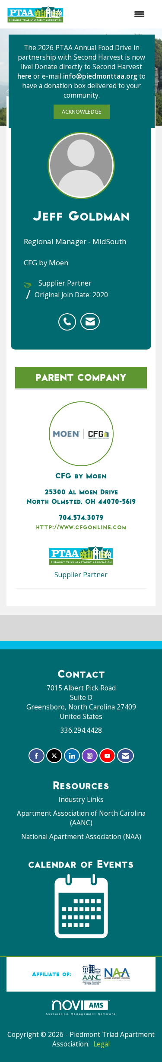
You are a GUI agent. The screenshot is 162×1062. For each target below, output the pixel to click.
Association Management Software (81, 1013)
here (25, 76)
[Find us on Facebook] (36, 755)
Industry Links (81, 799)
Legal (101, 1044)
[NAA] (104, 974)
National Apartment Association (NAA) (81, 836)
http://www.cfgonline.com (81, 527)
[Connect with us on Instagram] (90, 755)
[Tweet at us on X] (54, 755)
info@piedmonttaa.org (100, 76)
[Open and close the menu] (109, 14)
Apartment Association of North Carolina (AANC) (81, 818)
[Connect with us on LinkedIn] (72, 755)
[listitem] (69, 317)
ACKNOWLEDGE (82, 111)
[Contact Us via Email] (125, 755)
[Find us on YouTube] (107, 755)
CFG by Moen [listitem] (81, 475)
